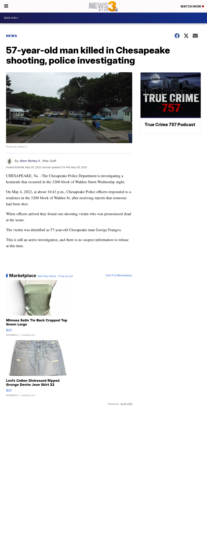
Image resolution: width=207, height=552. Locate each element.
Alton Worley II (30, 161)
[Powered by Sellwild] (126, 404)
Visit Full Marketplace (119, 275)
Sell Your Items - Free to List (55, 276)
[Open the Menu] (6, 6)
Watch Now (191, 6)
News (11, 36)
